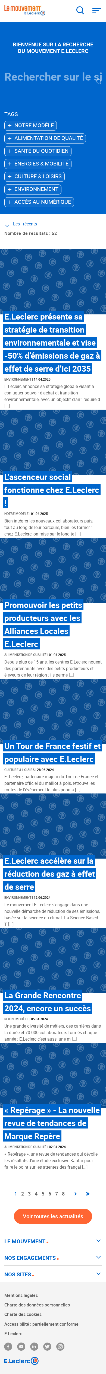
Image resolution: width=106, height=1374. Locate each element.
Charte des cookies (23, 1314)
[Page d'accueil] (24, 11)
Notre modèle (34, 125)
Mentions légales (21, 1295)
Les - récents (25, 224)
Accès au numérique (42, 201)
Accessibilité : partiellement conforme (41, 1324)
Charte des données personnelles (37, 1305)
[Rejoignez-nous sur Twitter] (47, 1347)
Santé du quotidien (41, 150)
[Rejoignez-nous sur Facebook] (8, 1347)
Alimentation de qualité (48, 138)
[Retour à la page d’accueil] (53, 1361)
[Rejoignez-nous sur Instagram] (60, 1347)
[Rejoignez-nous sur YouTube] (21, 1347)
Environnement (36, 189)
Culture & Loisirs (38, 176)
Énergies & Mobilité (41, 163)
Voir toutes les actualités (53, 1216)
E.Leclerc (13, 1334)
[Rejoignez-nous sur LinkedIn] (34, 1347)
